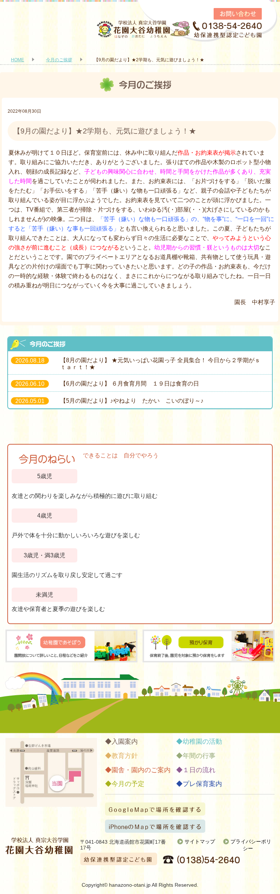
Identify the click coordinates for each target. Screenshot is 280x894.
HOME (17, 59)
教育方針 (125, 755)
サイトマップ (199, 841)
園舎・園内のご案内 (141, 770)
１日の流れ (199, 770)
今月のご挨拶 (59, 59)
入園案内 (125, 741)
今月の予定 (128, 783)
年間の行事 (199, 755)
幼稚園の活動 (202, 741)
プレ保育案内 (202, 783)
